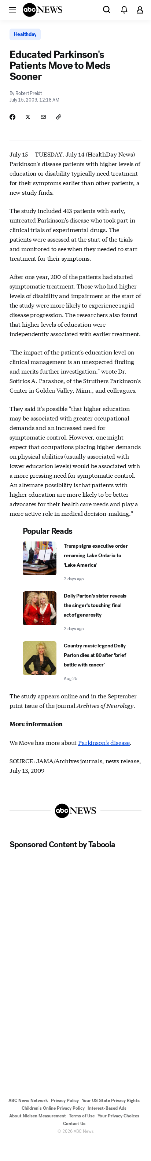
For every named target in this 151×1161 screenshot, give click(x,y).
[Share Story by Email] (43, 116)
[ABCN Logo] (42, 10)
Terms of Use (82, 1116)
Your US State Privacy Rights (111, 1100)
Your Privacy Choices (118, 1116)
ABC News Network (28, 1100)
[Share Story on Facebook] (12, 116)
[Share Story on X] (27, 116)
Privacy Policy (65, 1100)
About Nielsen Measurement (37, 1116)
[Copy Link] (58, 116)
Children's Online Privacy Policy (53, 1108)
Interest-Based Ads (107, 1108)
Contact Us (74, 1124)
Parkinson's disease (104, 742)
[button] (12, 9)
